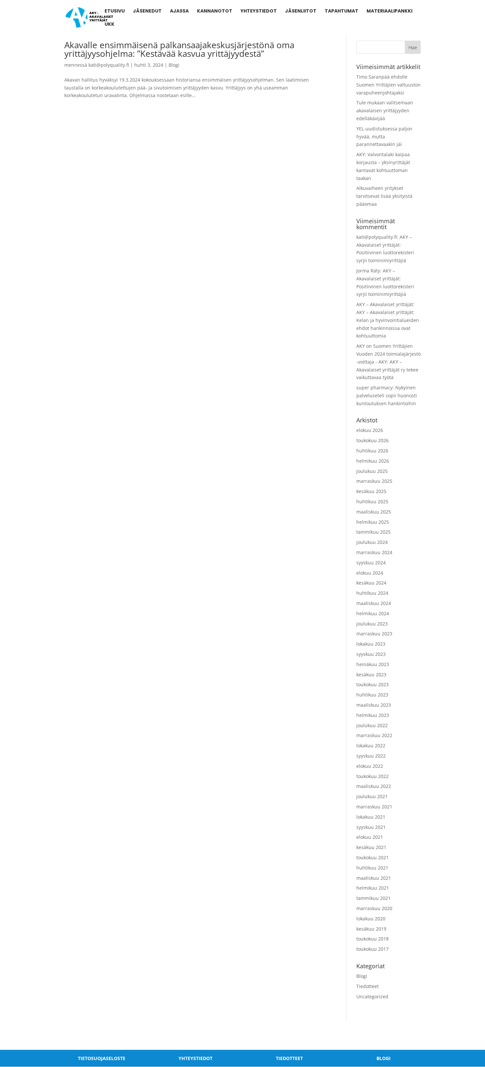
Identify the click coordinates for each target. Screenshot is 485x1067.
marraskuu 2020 (374, 908)
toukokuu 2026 (372, 440)
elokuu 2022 (369, 766)
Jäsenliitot (300, 11)
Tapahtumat (341, 11)
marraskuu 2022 (374, 735)
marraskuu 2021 (374, 806)
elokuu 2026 (369, 430)
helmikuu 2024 (372, 613)
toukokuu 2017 (372, 949)
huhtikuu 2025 (372, 501)
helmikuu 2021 (372, 888)
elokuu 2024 (369, 573)
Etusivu (115, 11)
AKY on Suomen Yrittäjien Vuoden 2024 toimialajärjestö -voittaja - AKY (388, 354)
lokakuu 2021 (370, 817)
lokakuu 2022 (370, 745)
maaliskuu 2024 (373, 603)
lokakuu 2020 (370, 918)
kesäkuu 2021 (371, 847)
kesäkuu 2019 (371, 929)
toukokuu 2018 (372, 939)
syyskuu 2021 (371, 827)
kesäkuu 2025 (371, 491)
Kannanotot (214, 11)
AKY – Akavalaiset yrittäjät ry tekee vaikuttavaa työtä (387, 370)
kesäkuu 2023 (371, 674)
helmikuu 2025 (372, 522)
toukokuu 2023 (372, 684)
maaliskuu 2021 (373, 878)
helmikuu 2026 (372, 461)
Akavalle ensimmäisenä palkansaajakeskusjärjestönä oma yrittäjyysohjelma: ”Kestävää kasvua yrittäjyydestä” (179, 49)
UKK (109, 24)
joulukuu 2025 (372, 471)
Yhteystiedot (259, 11)
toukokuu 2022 (372, 776)
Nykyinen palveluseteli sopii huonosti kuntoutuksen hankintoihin (386, 395)
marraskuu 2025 (374, 481)
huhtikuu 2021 (372, 868)
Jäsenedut (147, 11)
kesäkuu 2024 (371, 583)
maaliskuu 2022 (373, 786)
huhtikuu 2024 (372, 593)
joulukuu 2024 (372, 542)
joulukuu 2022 (372, 725)
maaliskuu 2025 (373, 512)
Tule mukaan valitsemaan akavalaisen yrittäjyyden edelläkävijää (384, 110)
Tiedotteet (367, 986)
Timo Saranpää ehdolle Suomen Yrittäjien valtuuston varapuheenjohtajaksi (388, 85)
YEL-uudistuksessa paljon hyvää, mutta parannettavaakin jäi (384, 136)
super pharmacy (374, 387)
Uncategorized (372, 996)
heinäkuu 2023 (372, 664)
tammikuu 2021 (373, 898)
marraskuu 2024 (374, 552)
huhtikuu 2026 (372, 450)
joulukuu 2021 (372, 796)
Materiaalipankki (389, 11)
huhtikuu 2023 (372, 695)
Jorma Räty (368, 270)
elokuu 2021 (369, 837)
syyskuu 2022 (371, 756)
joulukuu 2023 (372, 624)
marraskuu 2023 (374, 633)
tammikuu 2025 (373, 532)
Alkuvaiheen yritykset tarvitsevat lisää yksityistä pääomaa (384, 196)
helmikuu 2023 (372, 715)
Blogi (174, 65)
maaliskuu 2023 (373, 705)
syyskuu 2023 (371, 654)
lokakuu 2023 (370, 644)
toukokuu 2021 (372, 857)
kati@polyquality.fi (108, 65)
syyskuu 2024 (371, 562)
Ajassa (179, 11)
